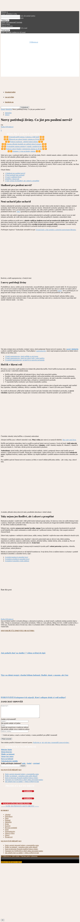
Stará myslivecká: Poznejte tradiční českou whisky (21, 778)
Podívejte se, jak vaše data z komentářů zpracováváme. (51, 742)
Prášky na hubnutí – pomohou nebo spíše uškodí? (21, 776)
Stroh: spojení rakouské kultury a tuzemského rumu (22, 774)
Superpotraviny (10, 831)
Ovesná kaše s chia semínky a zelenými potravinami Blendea (56, 230)
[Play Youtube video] (40, 324)
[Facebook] (19, 599)
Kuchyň (7, 826)
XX (3, 920)
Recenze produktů (11, 828)
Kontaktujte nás (9, 102)
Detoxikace (8, 816)
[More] (27, 599)
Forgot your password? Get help (11, 22)
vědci (18, 211)
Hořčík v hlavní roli (12, 179)
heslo (22, 18)
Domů (3, 109)
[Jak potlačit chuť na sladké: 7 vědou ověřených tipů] (12, 649)
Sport (7, 829)
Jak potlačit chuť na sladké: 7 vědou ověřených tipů (23, 653)
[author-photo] (6, 617)
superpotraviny (41, 351)
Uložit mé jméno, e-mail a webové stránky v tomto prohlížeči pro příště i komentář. (30, 735)
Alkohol (7, 814)
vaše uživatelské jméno (27, 16)
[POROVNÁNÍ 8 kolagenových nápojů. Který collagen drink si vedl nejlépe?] (12, 693)
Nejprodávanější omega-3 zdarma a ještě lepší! (24, 137)
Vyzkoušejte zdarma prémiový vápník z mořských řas (24, 146)
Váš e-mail (23, 28)
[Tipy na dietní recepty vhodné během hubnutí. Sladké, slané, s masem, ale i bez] (12, 671)
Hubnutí (7, 820)
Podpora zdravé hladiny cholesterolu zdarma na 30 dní (24, 149)
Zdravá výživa (9, 833)
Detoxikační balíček (10, 92)
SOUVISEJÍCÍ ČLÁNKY (10, 631)
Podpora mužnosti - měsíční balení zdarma (24, 142)
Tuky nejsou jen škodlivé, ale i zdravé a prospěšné (22, 181)
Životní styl (8, 837)
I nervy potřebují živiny (13, 177)
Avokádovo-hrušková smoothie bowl (17, 559)
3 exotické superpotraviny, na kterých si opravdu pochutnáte (24, 360)
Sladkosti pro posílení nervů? (15, 173)
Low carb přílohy (9, 97)
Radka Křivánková (7, 127)
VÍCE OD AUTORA (26, 631)
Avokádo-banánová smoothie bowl (16, 557)
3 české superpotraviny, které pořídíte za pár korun (21, 356)
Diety (7, 818)
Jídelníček (8, 109)
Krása (7, 824)
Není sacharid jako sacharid (14, 175)
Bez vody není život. (69, 440)
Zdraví (7, 115)
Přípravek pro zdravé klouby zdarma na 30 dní (24, 139)
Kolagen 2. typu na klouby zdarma (24, 151)
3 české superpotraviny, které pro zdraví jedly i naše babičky (25, 358)
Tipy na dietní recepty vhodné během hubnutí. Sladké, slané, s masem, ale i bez (34, 675)
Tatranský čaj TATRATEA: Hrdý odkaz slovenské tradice (24, 780)
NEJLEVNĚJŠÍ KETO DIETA (11, 862)
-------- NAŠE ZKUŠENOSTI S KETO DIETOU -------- (20, 806)
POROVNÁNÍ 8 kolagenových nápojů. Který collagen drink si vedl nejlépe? (33, 697)
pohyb (60, 291)
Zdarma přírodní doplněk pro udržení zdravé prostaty (24, 144)
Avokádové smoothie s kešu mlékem (17, 561)
